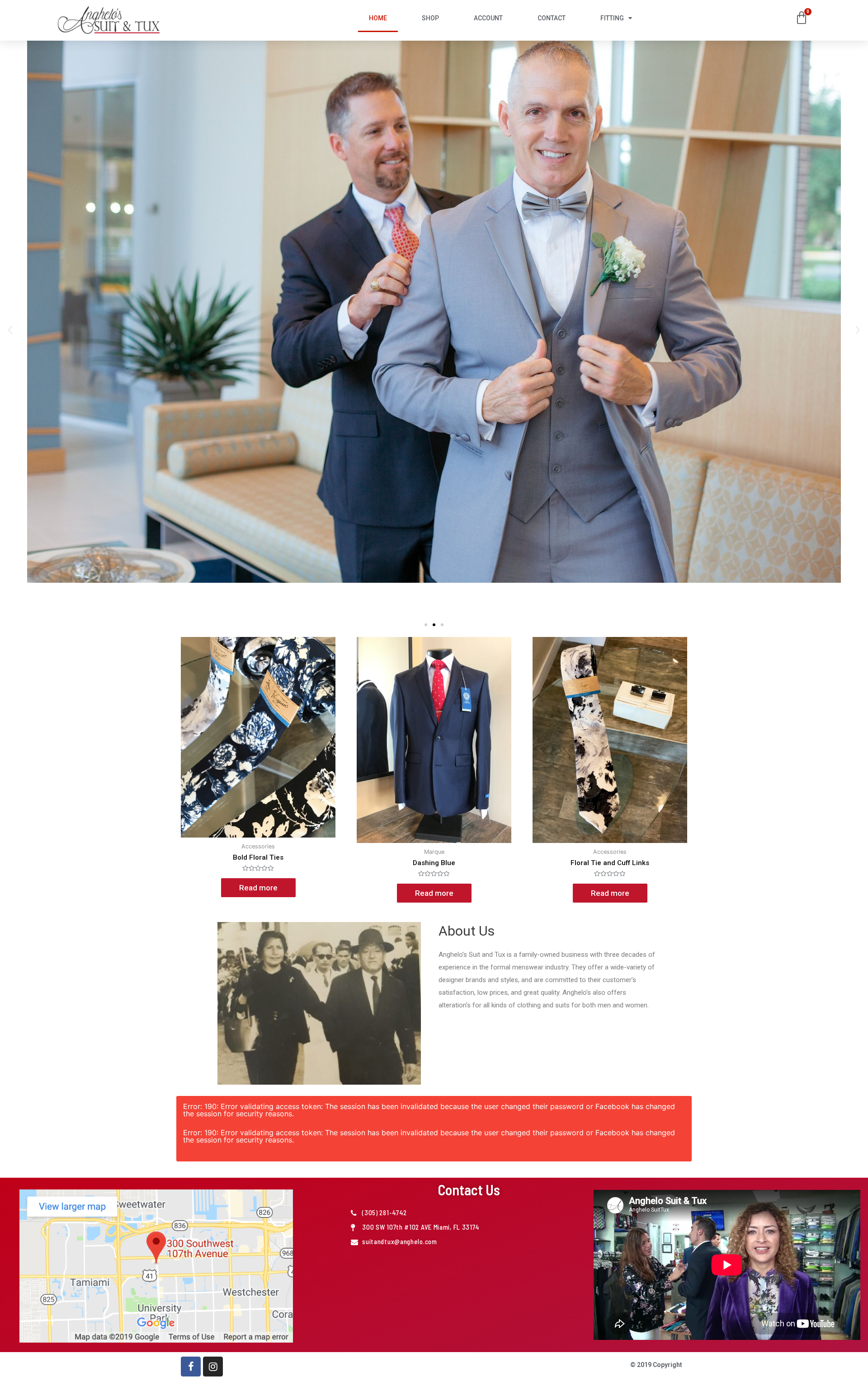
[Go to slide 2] (434, 624)
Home (378, 18)
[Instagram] (213, 1366)
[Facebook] (191, 1366)
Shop (430, 18)
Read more (258, 887)
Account (488, 18)
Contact (552, 18)
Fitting (612, 18)
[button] (10, 329)
